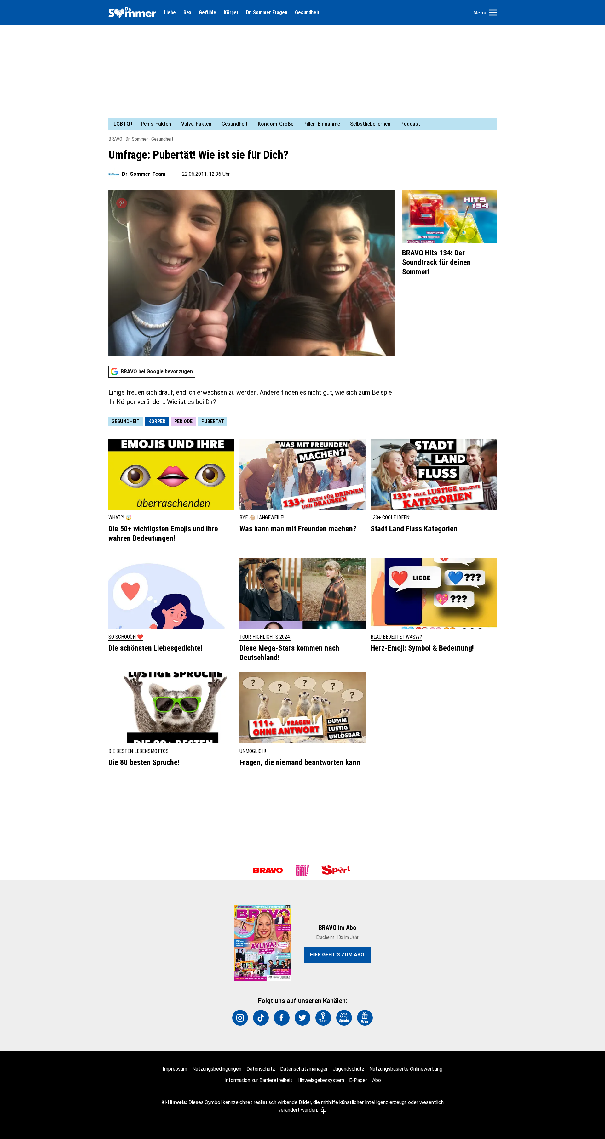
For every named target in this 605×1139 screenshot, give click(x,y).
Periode (183, 421)
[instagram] (240, 1018)
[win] (365, 1018)
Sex (187, 12)
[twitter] (302, 1018)
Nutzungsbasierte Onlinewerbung (405, 1069)
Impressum (175, 1069)
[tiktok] (261, 1018)
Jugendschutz (348, 1069)
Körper (231, 12)
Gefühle (207, 12)
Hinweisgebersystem (320, 1080)
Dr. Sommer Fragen (266, 12)
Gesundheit (307, 12)
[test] (323, 1018)
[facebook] (282, 1018)
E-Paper (358, 1080)
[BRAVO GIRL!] (302, 870)
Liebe (170, 12)
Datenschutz (260, 1069)
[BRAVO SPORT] (337, 870)
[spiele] (344, 1018)
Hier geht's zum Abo (337, 955)
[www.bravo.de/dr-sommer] (132, 12)
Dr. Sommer (136, 139)
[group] (299, 124)
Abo (376, 1080)
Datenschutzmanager (304, 1069)
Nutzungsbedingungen (216, 1069)
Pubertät (212, 421)
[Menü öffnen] (493, 12)
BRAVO (115, 139)
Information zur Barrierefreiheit (258, 1080)
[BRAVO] (268, 870)
